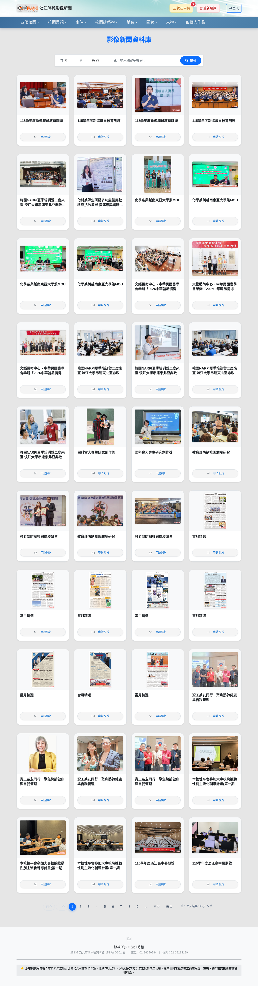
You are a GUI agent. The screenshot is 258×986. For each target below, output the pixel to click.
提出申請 (185, 7)
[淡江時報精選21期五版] (158, 590)
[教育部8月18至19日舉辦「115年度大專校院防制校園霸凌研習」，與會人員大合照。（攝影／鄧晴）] (158, 511)
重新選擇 (209, 8)
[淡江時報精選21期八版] (215, 511)
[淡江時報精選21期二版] (100, 669)
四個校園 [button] (28, 22)
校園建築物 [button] (105, 22)
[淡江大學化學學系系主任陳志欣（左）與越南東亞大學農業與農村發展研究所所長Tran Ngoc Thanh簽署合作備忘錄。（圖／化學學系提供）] (215, 174)
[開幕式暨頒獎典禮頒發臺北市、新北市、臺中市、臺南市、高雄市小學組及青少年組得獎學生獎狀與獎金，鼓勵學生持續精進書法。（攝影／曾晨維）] (215, 259)
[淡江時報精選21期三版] (43, 669)
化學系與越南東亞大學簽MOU (157, 200)
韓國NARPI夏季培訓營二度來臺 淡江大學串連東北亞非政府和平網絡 (43, 205)
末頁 (169, 906)
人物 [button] (170, 22)
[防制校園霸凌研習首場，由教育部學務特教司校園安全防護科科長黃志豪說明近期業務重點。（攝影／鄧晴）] (215, 427)
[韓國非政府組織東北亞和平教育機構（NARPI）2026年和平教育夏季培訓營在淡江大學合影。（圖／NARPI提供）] (43, 174)
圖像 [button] (150, 22)
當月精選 (199, 536)
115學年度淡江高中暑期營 (155, 863)
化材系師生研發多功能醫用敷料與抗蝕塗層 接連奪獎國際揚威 (100, 205)
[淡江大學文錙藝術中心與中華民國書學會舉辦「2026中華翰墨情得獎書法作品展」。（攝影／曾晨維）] (43, 343)
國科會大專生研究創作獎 (96, 452)
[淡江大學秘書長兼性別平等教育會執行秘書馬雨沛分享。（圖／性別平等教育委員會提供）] (43, 838)
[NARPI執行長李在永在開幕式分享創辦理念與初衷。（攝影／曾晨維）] (158, 343)
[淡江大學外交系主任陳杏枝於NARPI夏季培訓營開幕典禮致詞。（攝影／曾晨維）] (100, 343)
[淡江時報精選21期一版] (158, 669)
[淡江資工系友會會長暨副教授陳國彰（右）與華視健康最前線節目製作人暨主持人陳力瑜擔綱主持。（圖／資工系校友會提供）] (100, 754)
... (146, 906)
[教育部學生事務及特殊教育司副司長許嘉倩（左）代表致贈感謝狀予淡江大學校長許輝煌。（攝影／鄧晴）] (43, 511)
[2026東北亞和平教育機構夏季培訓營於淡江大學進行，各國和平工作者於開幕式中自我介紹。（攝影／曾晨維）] (215, 343)
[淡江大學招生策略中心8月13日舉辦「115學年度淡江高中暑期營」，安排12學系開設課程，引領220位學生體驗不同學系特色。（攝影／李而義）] (158, 838)
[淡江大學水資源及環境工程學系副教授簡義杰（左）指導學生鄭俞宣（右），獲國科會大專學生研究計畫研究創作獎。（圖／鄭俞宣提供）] (100, 427)
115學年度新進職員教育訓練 (41, 121)
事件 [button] (79, 22)
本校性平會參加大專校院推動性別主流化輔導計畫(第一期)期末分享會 (214, 784)
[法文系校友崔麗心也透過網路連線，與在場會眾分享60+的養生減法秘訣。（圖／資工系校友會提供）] (43, 754)
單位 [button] (130, 22)
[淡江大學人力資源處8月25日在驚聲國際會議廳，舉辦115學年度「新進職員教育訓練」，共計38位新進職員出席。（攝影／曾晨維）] (215, 95)
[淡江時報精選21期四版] (215, 590)
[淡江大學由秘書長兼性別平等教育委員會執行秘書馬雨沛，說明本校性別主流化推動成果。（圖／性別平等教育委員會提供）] (215, 754)
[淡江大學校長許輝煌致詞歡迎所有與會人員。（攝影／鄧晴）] (100, 511)
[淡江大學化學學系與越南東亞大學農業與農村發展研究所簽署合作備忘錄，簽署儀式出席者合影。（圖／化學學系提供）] (100, 259)
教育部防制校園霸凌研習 (211, 452)
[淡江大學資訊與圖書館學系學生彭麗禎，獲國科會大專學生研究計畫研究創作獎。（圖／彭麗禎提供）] (158, 427)
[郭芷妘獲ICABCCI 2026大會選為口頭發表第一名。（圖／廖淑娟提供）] (100, 174)
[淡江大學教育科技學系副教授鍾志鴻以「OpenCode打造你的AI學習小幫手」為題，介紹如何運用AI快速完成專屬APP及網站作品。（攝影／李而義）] (215, 838)
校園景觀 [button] (56, 22)
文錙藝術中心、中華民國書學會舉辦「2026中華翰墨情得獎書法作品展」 (157, 289)
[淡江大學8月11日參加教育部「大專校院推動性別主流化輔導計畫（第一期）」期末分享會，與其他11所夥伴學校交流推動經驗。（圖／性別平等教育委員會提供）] (100, 838)
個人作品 (197, 22)
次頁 (156, 906)
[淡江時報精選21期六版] (100, 590)
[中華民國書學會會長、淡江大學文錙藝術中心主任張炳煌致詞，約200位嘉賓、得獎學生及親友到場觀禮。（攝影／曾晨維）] (158, 259)
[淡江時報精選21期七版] (43, 590)
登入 (235, 8)
